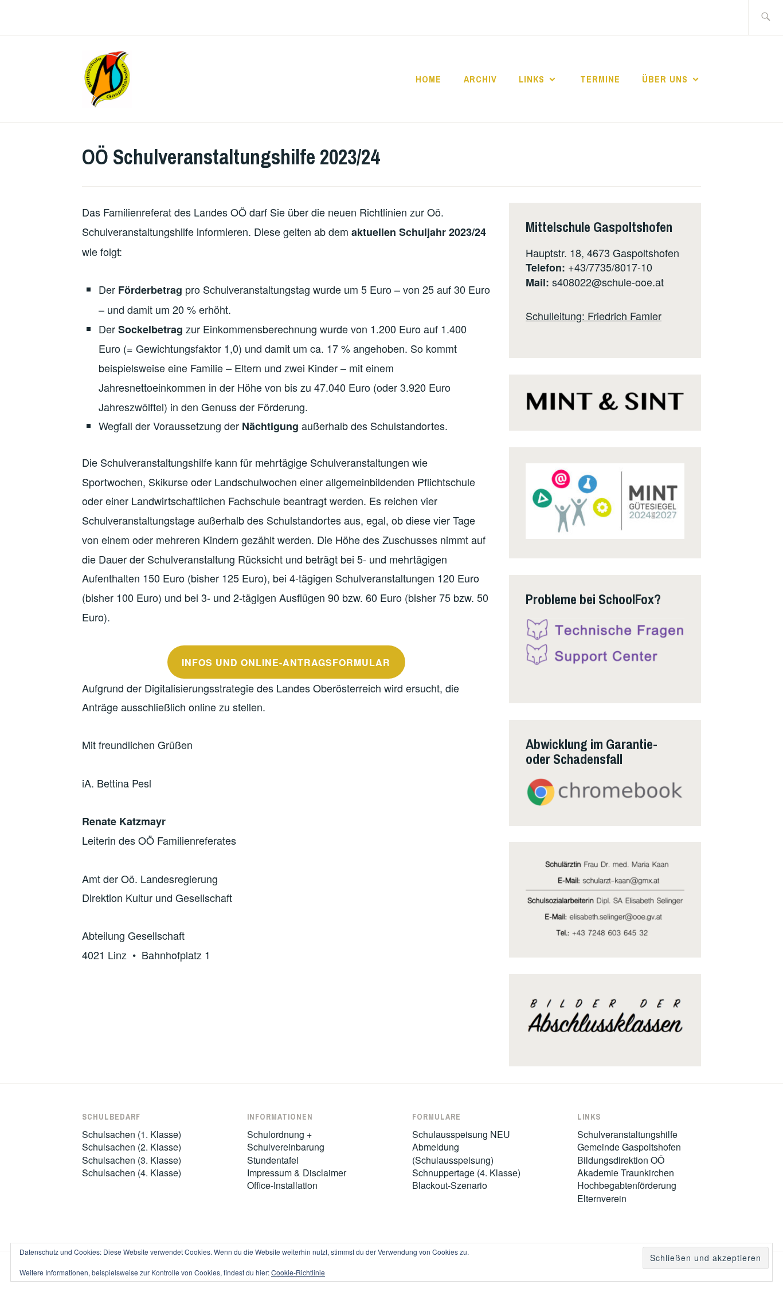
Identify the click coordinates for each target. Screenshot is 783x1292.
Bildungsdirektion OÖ (620, 1160)
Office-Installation (282, 1185)
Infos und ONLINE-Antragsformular (286, 662)
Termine (600, 79)
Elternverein (602, 1198)
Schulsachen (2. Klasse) (131, 1146)
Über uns (665, 79)
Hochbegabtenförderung (626, 1185)
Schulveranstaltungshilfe (627, 1134)
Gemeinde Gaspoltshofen (629, 1146)
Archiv (480, 79)
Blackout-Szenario (449, 1185)
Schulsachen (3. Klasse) (131, 1160)
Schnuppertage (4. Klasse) (466, 1172)
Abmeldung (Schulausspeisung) (453, 1153)
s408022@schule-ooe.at (608, 281)
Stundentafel (273, 1160)
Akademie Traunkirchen (625, 1172)
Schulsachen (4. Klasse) (131, 1172)
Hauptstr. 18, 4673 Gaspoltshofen (602, 252)
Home (428, 79)
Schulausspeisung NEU (461, 1134)
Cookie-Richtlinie (298, 1272)
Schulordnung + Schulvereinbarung (285, 1140)
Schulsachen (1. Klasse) (131, 1134)
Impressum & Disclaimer (296, 1172)
